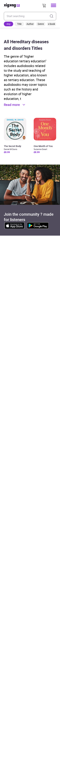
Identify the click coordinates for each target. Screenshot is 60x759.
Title (19, 23)
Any (8, 23)
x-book (51, 23)
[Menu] (53, 5)
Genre (41, 23)
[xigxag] (12, 5)
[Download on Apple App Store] (14, 225)
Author (30, 23)
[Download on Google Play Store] (37, 225)
